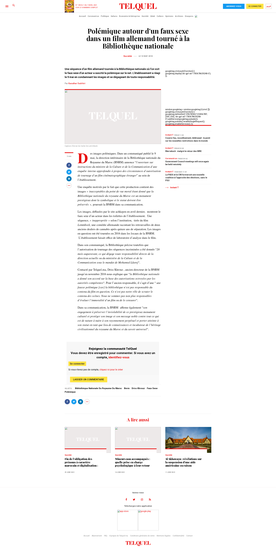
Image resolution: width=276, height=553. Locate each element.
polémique (70, 392)
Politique (105, 16)
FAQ (105, 536)
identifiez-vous (119, 357)
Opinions (169, 16)
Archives (179, 16)
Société (145, 16)
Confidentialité (178, 536)
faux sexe (152, 388)
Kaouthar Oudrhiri (76, 83)
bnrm (127, 388)
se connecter (254, 6)
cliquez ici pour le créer (111, 369)
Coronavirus (93, 16)
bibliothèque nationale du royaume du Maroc (98, 388)
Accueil (82, 16)
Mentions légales (163, 536)
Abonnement (97, 536)
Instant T (169, 135)
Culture (160, 16)
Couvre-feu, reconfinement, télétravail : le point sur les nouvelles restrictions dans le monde (187, 139)
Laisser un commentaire (88, 379)
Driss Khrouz (138, 388)
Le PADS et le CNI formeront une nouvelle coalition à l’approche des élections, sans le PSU (186, 178)
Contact (189, 536)
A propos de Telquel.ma (118, 536)
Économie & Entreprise (129, 16)
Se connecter (77, 363)
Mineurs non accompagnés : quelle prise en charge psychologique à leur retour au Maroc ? (132, 462)
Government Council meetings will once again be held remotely (187, 163)
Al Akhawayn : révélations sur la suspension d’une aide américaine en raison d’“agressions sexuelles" (183, 462)
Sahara (114, 16)
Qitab (152, 16)
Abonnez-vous (233, 6)
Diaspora (189, 16)
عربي (268, 6)
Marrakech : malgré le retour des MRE (183, 151)
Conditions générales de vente (142, 536)
